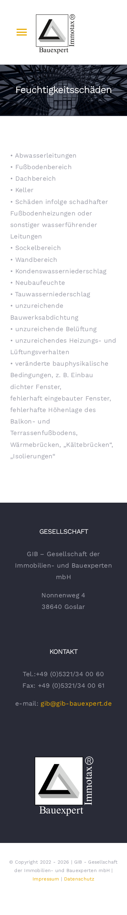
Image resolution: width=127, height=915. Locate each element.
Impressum (46, 879)
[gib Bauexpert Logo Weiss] (63, 757)
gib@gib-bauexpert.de (76, 703)
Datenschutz (79, 879)
